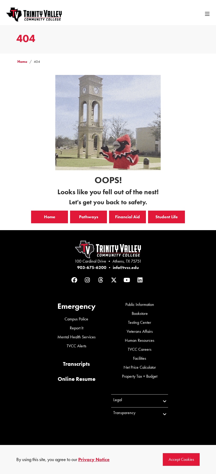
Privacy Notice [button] (94, 459)
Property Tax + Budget (139, 376)
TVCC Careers (139, 349)
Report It (76, 327)
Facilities (139, 358)
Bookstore (140, 313)
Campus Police (76, 318)
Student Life (166, 216)
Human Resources (139, 340)
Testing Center (139, 322)
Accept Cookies (181, 459)
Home (22, 61)
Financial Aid (127, 216)
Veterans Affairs (140, 331)
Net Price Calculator (140, 367)
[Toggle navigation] (207, 14)
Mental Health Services (76, 336)
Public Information (139, 304)
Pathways (88, 216)
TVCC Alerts (76, 345)
